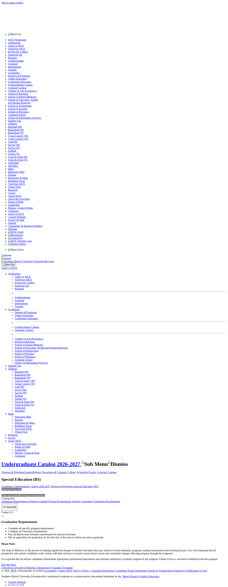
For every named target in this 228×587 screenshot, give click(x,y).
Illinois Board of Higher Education (141, 576)
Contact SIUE (65, 570)
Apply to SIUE (16, 45)
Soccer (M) (14, 144)
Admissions (14, 42)
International (14, 66)
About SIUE (14, 196)
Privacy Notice (81, 570)
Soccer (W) (14, 147)
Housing (12, 57)
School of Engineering (20, 105)
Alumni (12, 223)
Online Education (17, 78)
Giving (11, 193)
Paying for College (18, 51)
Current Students (17, 217)
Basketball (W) (16, 132)
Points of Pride (16, 202)
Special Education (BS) (86, 486)
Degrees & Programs (19, 75)
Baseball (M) (15, 126)
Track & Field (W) (18, 160)
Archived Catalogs (107, 472)
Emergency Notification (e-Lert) (190, 570)
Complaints (121, 570)
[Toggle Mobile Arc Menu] (8, 265)
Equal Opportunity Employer (143, 570)
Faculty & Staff (16, 220)
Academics (14, 72)
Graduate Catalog (17, 87)
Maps (11, 169)
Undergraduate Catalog (20, 84)
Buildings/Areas (16, 181)
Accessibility (50, 570)
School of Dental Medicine (22, 96)
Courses (28, 472)
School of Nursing (17, 108)
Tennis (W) (14, 154)
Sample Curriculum (82, 501)
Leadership (14, 205)
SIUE (14, 570)
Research (13, 190)
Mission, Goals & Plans (20, 208)
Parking (12, 175)
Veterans (12, 229)
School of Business (18, 93)
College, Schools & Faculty (81, 472)
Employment (166, 570)
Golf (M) (13, 141)
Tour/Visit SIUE (23, 428)
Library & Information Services (24, 117)
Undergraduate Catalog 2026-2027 (41, 464)
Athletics (12, 123)
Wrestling (13, 166)
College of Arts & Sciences (22, 90)
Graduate (13, 63)
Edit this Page (8, 564)
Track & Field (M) (17, 157)
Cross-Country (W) (18, 138)
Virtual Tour (14, 187)
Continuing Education (19, 81)
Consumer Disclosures (102, 570)
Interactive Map (16, 172)
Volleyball (13, 163)
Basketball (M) (16, 129)
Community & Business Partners (25, 226)
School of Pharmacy (18, 111)
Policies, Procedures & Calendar (50, 472)
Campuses (13, 211)
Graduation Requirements (106, 501)
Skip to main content (12, 2)
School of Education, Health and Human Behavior (23, 101)
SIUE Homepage (17, 39)
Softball (12, 151)
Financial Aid (15, 54)
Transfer (12, 69)
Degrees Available (38, 501)
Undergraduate (16, 60)
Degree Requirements (59, 501)
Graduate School (17, 114)
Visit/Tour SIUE (16, 48)
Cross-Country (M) (18, 135)
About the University (19, 199)
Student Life (14, 120)
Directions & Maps (18, 178)
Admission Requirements (14, 501)
